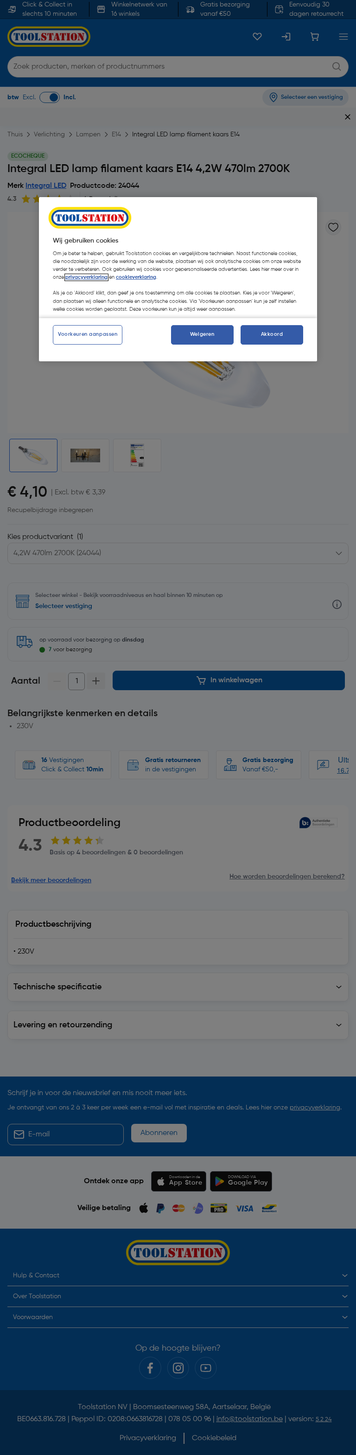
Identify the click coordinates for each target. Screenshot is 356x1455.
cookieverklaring (136, 277)
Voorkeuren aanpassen (87, 334)
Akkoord (272, 334)
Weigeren (202, 334)
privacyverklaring (86, 277)
